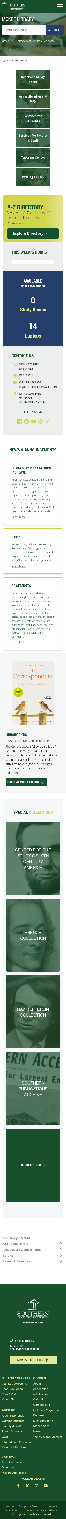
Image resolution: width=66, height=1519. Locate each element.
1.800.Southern (24, 1341)
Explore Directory (28, 233)
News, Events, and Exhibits (22, 1250)
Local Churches (12, 1388)
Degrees (38, 1415)
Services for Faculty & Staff (33, 138)
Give (5, 1436)
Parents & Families (14, 1447)
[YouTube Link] (33, 421)
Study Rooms (33, 309)
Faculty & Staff (11, 1426)
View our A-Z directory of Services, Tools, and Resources (28, 45)
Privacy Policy (27, 1510)
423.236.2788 (26, 369)
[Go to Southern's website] (13, 6)
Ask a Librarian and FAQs (33, 98)
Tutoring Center (33, 157)
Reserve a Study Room (33, 79)
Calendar (39, 1399)
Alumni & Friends (13, 1415)
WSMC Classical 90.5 (47, 1436)
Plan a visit (9, 1394)
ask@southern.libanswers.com (38, 386)
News (37, 1431)
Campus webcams (14, 1383)
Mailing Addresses (14, 1472)
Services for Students (33, 118)
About (37, 1383)
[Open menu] (60, 6)
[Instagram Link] (26, 421)
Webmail (10, 1506)
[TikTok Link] (47, 421)
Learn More (19, 517)
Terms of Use (10, 1510)
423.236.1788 (26, 375)
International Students (16, 1442)
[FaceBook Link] (19, 421)
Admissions (40, 1394)
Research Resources (17, 1261)
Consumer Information (48, 1510)
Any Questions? (12, 1462)
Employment (50, 1506)
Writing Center (33, 177)
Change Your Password (30, 1506)
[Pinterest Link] (40, 421)
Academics (40, 1388)
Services (9, 1255)
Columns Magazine (46, 1410)
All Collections (31, 1165)
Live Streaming (43, 1420)
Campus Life (41, 1404)
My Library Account (16, 1238)
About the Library (15, 1244)
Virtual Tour (9, 1399)
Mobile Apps (41, 1425)
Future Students (12, 1431)
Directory (8, 1467)
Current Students (13, 1420)
